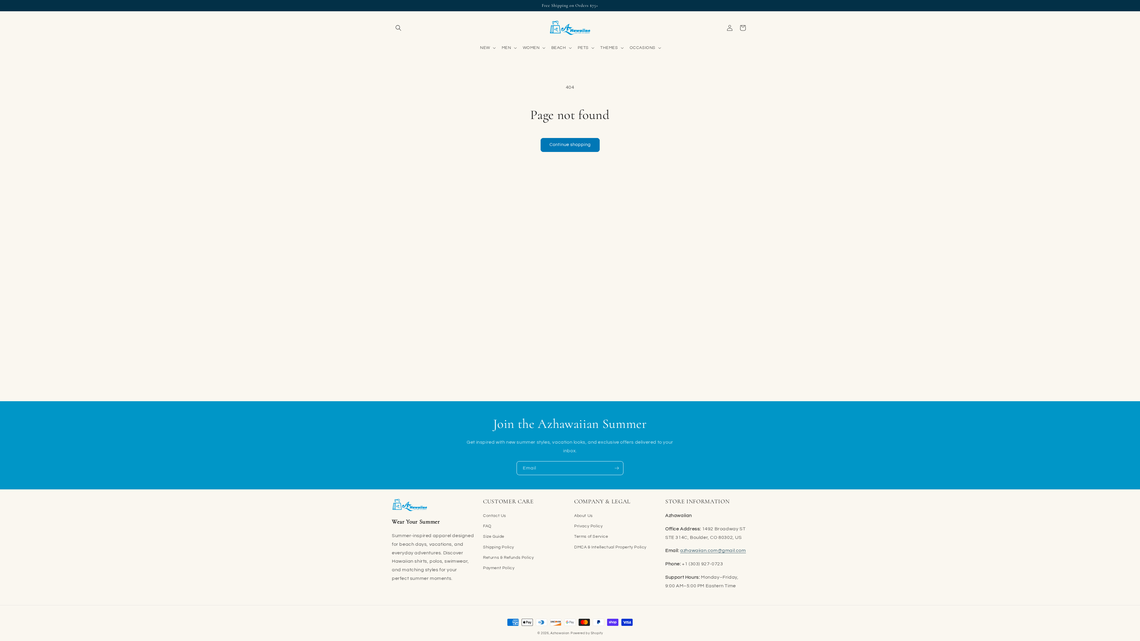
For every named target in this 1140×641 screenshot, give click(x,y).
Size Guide (493, 536)
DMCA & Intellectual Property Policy (610, 547)
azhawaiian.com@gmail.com (713, 550)
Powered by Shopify (587, 633)
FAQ (487, 526)
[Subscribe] (616, 468)
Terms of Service (591, 536)
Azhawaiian (559, 633)
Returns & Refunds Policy (508, 558)
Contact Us (494, 516)
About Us (583, 516)
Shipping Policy (498, 547)
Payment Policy (498, 568)
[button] (398, 27)
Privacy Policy (588, 526)
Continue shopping (570, 144)
